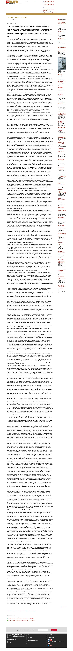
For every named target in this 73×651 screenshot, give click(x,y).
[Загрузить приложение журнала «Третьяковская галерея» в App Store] (20, 618)
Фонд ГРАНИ (50, 634)
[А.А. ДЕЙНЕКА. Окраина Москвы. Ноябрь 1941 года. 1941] (62, 152)
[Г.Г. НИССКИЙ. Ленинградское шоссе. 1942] (62, 41)
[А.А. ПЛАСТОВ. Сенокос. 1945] (62, 169)
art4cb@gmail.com (13, 639)
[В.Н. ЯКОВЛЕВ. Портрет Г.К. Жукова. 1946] (62, 279)
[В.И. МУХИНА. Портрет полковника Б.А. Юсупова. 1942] (62, 262)
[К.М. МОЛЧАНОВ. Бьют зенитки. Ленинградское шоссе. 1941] (62, 106)
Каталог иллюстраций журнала (33, 640)
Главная (29, 634)
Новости (29, 642)
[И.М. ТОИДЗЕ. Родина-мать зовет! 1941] (62, 34)
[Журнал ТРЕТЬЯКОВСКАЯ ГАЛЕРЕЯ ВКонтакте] (49, 640)
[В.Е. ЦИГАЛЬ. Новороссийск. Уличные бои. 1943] (62, 69)
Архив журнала (30, 637)
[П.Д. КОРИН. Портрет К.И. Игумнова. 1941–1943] (62, 192)
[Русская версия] (46, 12)
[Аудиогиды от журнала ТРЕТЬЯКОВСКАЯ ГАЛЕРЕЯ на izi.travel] (49, 10)
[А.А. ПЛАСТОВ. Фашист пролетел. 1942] (62, 162)
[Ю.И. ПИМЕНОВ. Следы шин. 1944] (62, 143)
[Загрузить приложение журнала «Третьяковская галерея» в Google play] (21, 620)
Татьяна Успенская (13, 641)
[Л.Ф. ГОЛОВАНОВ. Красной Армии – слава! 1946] (62, 271)
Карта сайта (9, 642)
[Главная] (14, 0)
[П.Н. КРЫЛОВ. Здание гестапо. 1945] (62, 218)
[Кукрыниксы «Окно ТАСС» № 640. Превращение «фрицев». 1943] (62, 97)
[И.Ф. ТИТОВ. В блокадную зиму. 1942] (62, 137)
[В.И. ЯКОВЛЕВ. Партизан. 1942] (62, 226)
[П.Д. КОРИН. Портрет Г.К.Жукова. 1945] (62, 245)
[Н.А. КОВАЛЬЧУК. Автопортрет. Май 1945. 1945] (62, 130)
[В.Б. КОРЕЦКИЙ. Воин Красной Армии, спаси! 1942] (62, 82)
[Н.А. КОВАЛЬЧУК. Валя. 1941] (62, 122)
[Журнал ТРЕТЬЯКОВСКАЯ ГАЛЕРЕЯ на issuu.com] (57, 641)
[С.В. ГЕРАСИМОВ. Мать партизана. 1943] (62, 176)
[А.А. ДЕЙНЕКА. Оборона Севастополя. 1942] (62, 184)
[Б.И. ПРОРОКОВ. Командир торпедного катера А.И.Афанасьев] (62, 114)
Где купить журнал (51, 637)
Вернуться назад (63, 606)
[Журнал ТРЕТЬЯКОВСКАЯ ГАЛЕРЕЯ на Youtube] (49, 6)
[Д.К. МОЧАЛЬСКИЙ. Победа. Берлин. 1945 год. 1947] (62, 236)
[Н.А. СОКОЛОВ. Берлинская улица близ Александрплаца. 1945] (62, 211)
